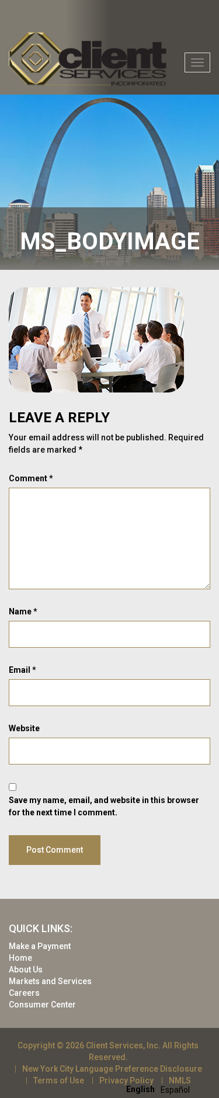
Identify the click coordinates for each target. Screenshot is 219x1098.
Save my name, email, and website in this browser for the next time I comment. (104, 806)
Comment (31, 478)
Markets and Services (50, 981)
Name (23, 611)
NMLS (180, 1080)
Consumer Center (42, 1004)
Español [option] (175, 1089)
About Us (26, 969)
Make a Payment (40, 946)
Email (22, 670)
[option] (175, 1090)
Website (24, 728)
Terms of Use (58, 1080)
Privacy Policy (126, 1080)
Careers (24, 993)
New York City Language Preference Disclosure (112, 1068)
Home (20, 958)
